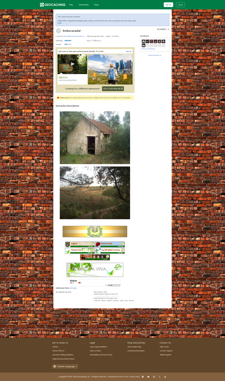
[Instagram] (154, 377)
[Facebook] (142, 377)
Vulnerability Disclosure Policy (101, 355)
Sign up (168, 5)
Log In (180, 5)
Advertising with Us (154, 55)
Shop (96, 4)
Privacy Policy (134, 376)
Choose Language (66, 366)
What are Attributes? (148, 49)
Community (84, 4)
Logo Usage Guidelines (98, 347)
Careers (55, 347)
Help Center (164, 347)
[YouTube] (148, 377)
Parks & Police (95, 351)
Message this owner (97, 36)
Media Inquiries (165, 355)
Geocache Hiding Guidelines (62, 355)
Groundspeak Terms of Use (118, 376)
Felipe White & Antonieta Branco (74, 36)
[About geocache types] (58, 31)
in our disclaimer (124, 98)
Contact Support (166, 351)
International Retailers (136, 351)
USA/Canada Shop (134, 347)
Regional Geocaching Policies (63, 359)
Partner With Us (58, 351)
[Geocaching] (52, 4)
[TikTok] (165, 377)
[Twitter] (159, 377)
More (60, 23)
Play (71, 4)
